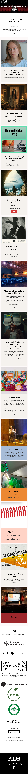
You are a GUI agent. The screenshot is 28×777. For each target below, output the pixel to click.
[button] (26, 2)
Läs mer (14, 33)
